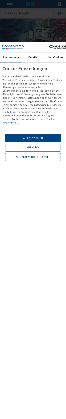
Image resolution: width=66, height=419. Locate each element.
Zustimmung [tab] (11, 57)
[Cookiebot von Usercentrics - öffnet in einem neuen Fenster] (52, 47)
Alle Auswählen (33, 138)
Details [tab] (32, 57)
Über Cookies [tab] (54, 57)
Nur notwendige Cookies (33, 157)
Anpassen (33, 148)
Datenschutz (11, 122)
